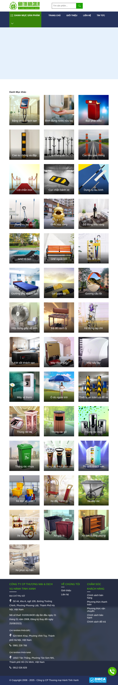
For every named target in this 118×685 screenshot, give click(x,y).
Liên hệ (87, 15)
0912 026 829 (20, 668)
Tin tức (101, 15)
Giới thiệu (71, 15)
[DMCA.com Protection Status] (99, 680)
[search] (79, 6)
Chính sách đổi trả (96, 622)
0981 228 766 (20, 645)
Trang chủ (54, 15)
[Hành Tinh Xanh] (24, 8)
